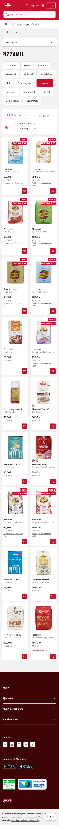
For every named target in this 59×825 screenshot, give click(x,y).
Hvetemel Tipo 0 (11, 464)
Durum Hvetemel (40, 579)
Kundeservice (10, 719)
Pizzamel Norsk (40, 464)
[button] (29, 42)
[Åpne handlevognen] (51, 5)
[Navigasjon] (43, 5)
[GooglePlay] (10, 766)
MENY (6, 687)
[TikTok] (32, 744)
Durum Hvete (10, 289)
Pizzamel (8, 229)
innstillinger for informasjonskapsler (25, 820)
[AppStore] (26, 766)
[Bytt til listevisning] (12, 127)
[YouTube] (19, 744)
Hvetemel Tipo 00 (12, 579)
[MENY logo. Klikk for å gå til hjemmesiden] (8, 5)
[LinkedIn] (25, 744)
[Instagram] (12, 744)
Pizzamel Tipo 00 (40, 409)
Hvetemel (8, 169)
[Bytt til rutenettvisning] (7, 127)
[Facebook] (5, 744)
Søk (50, 14)
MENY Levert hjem (13, 708)
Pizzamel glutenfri (12, 409)
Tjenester (8, 698)
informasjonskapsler (29, 817)
